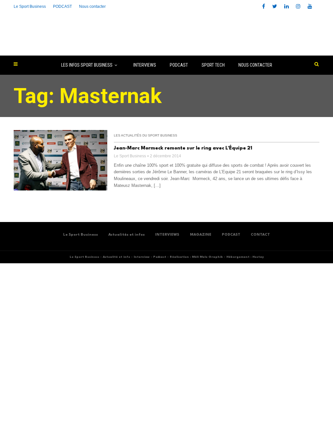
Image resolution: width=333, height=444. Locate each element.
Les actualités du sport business (145, 135)
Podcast (159, 256)
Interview (142, 256)
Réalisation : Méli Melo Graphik (196, 256)
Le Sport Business (30, 6)
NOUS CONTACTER (255, 65)
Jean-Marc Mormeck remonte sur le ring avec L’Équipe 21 (183, 148)
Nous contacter (92, 6)
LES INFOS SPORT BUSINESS (87, 65)
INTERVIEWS (144, 65)
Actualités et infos (126, 235)
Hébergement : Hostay (245, 256)
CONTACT (260, 235)
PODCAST (179, 65)
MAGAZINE (200, 235)
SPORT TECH (213, 65)
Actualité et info (116, 256)
